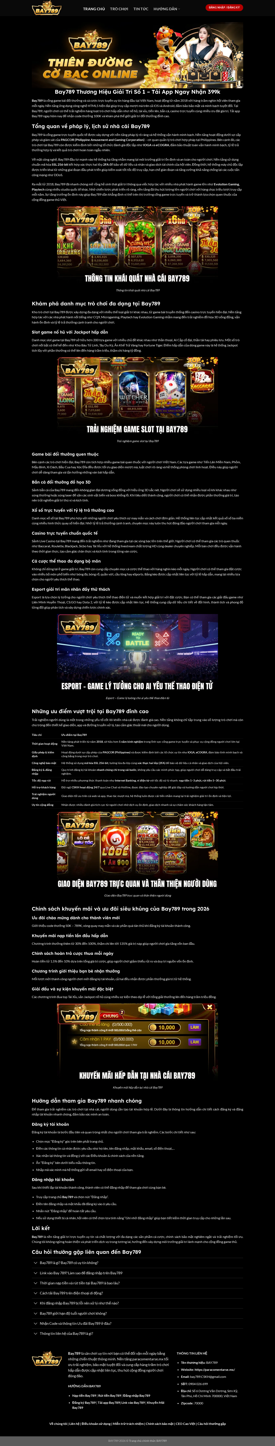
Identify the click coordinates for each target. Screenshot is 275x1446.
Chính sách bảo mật (160, 1423)
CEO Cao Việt (185, 1423)
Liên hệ (74, 1423)
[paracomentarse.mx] (54, 8)
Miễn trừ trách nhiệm (128, 1423)
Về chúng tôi (58, 1423)
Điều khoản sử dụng (96, 1423)
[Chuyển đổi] (36, 1263)
